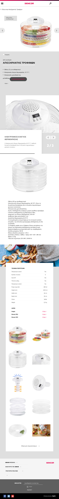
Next (56, 30)
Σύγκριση (7, 54)
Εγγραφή (29, 489)
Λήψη (44, 311)
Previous (2, 30)
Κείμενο (30, 486)
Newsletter (18, 483)
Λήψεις (6, 83)
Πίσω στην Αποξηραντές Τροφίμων (12, 9)
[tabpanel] (29, 123)
